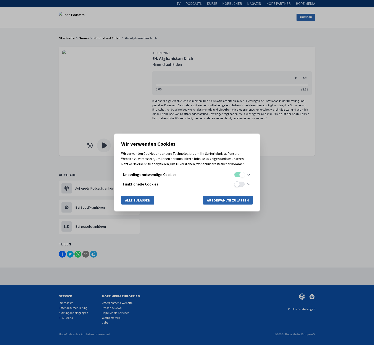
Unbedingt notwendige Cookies (149, 174)
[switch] (239, 174)
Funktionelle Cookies (140, 184)
